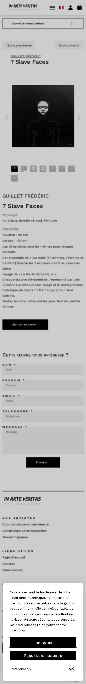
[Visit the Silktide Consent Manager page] (71, 669)
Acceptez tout (43, 642)
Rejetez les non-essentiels (43, 655)
